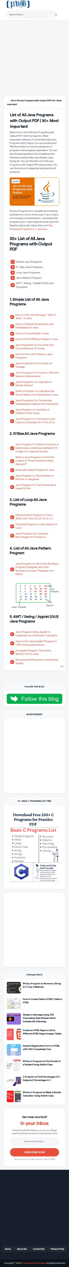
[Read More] (62, 667)
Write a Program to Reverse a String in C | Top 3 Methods (42, 985)
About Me (22, 1249)
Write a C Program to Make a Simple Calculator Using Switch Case (42, 1094)
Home (8, 1249)
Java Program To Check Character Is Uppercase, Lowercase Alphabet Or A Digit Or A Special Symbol (37, 448)
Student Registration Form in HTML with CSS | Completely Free (41, 1047)
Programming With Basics (33, 1263)
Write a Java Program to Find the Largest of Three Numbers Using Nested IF (34, 461)
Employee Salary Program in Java (34, 469)
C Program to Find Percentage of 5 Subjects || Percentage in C (41, 1078)
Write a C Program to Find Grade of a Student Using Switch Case (42, 1063)
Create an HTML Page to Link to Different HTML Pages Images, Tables (42, 1032)
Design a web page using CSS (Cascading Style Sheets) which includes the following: (39, 1018)
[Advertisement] (34, 58)
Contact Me (38, 1249)
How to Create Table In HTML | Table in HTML (42, 1001)
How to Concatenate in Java (32, 333)
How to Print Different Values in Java (36, 339)
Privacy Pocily (57, 1249)
